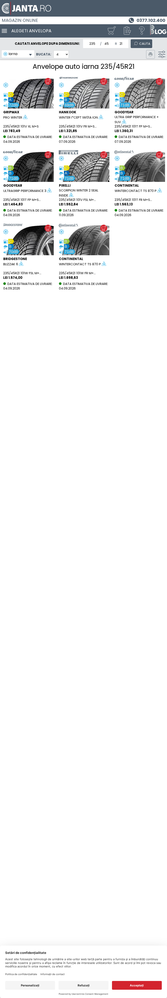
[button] (126, 31)
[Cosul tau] (111, 31)
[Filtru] (161, 54)
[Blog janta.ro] (158, 31)
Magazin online (20, 20)
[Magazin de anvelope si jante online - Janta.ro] (83, 8)
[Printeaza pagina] (150, 54)
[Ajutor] (142, 31)
